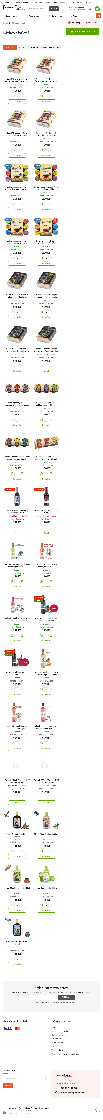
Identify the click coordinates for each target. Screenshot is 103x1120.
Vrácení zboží (57, 1050)
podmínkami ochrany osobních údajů (63, 1002)
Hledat (54, 9)
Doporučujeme (10, 47)
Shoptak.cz (28, 1113)
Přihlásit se (67, 997)
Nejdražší (34, 47)
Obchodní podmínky (22, 2)
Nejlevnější (23, 47)
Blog (7, 2)
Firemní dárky (60, 2)
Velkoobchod (76, 2)
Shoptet (15, 1113)
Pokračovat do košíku (85, 31)
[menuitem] (12, 16)
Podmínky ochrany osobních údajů (66, 1054)
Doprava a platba (42, 2)
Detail (46, 371)
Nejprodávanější (47, 47)
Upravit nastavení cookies (29, 1110)
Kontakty (90, 2)
